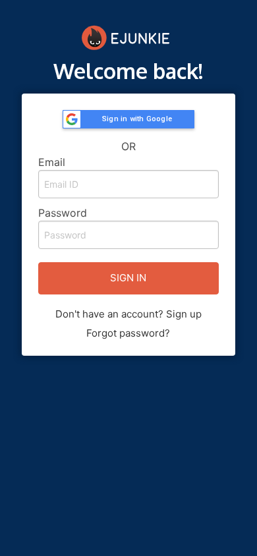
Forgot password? (128, 333)
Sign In (128, 277)
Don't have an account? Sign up (128, 314)
